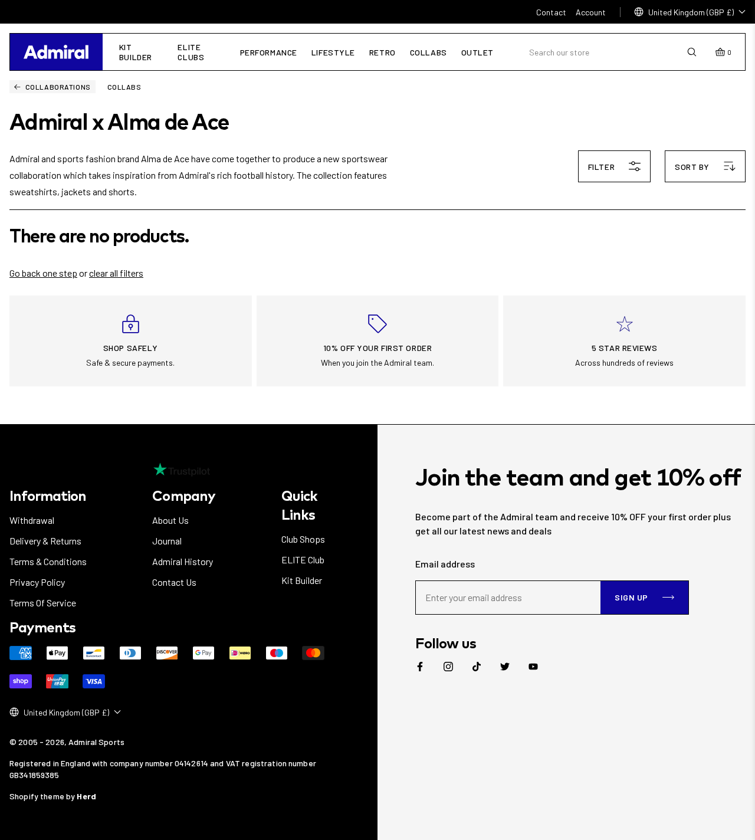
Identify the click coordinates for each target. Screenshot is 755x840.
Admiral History (182, 561)
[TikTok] (476, 666)
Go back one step (43, 272)
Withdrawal (31, 520)
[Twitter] (505, 666)
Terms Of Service (42, 602)
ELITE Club (302, 559)
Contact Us (174, 582)
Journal (167, 540)
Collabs (428, 52)
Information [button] (47, 495)
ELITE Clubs (191, 52)
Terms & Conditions (48, 561)
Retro (382, 52)
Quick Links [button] (299, 505)
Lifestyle (333, 52)
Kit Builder (135, 52)
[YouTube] (533, 666)
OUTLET (477, 52)
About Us (170, 520)
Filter (601, 167)
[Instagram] (448, 666)
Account (591, 12)
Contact (551, 12)
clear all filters (116, 272)
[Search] (692, 52)
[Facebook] (420, 666)
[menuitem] (420, 666)
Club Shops (303, 538)
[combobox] (608, 52)
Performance (268, 52)
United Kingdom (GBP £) (691, 12)
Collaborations (58, 87)
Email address (445, 563)
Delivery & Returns (45, 540)
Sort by (692, 167)
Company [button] (183, 495)
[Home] (56, 52)
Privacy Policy (37, 582)
